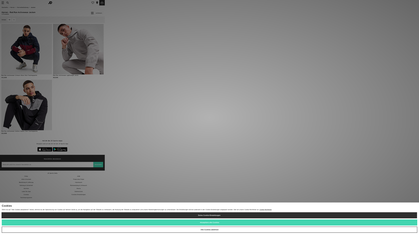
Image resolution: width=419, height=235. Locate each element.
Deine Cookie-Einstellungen (209, 215)
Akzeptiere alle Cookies (209, 222)
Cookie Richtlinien (265, 209)
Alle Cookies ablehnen (210, 230)
